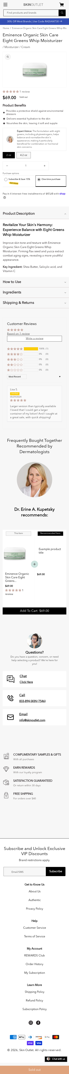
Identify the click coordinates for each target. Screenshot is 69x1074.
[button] (5, 4)
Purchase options (11, 173)
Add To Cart (34, 611)
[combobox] (34, 13)
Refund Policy (34, 1000)
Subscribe (55, 871)
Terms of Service (34, 936)
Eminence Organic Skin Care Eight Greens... (17, 578)
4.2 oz (23, 155)
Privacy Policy (34, 909)
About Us (35, 891)
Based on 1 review (18, 334)
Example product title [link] (50, 551)
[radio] (5, 179)
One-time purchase (51, 179)
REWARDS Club (34, 955)
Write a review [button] (34, 338)
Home (6, 28)
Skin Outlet (26, 1050)
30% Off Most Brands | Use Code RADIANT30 (33, 21)
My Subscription (34, 973)
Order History (34, 964)
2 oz (8, 155)
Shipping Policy (34, 992)
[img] (34, 400)
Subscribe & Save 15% (19, 181)
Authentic (34, 900)
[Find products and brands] (62, 13)
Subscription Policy (34, 1009)
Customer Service (34, 928)
